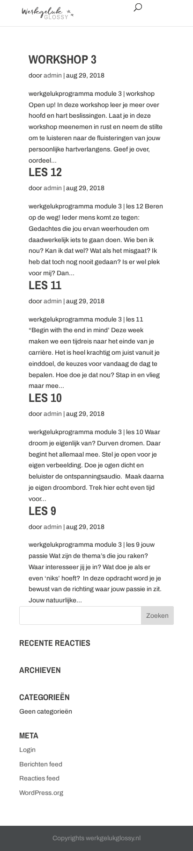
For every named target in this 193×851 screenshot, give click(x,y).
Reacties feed (39, 778)
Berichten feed (40, 764)
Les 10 (45, 397)
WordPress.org (41, 792)
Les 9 (42, 510)
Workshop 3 (62, 59)
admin (53, 75)
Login (27, 749)
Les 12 (45, 172)
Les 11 (45, 285)
